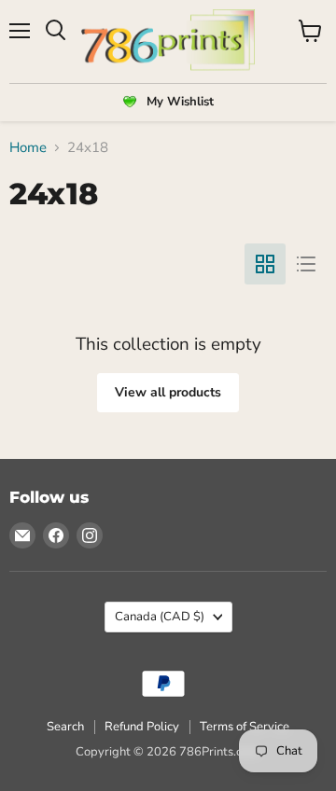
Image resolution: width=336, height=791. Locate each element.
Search (65, 726)
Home (28, 148)
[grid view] (265, 263)
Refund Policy (142, 726)
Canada (159, 616)
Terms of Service (244, 726)
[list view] (306, 263)
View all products (168, 392)
